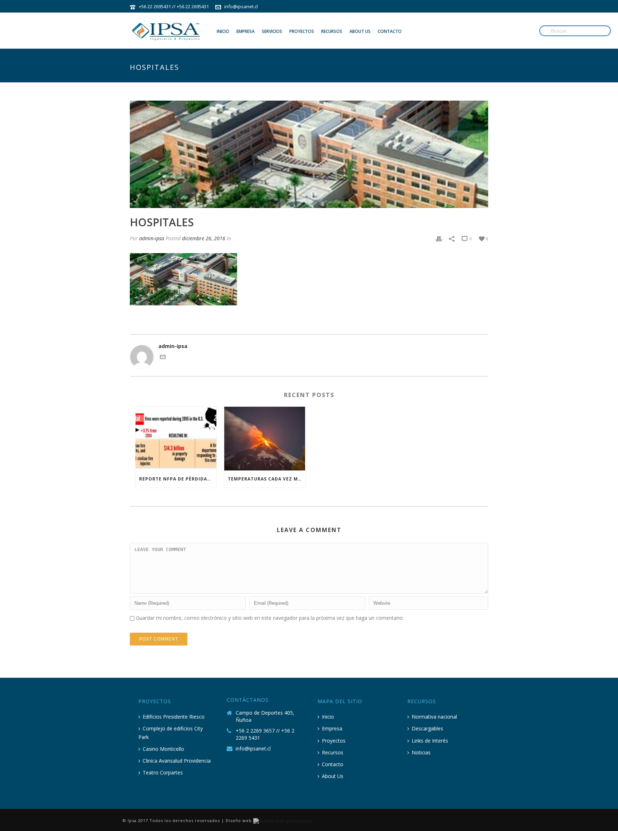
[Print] (439, 238)
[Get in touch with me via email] (163, 357)
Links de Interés (430, 740)
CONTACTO (390, 31)
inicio (223, 31)
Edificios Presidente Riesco (174, 716)
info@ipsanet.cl (241, 6)
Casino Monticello (163, 748)
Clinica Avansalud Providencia (177, 760)
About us (360, 31)
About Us (332, 776)
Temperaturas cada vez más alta (266, 479)
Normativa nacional (434, 716)
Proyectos (301, 31)
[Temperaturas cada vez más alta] (264, 438)
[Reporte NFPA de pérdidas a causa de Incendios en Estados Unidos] (176, 438)
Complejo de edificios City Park (170, 732)
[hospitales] (309, 154)
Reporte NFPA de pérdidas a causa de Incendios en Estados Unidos (177, 479)
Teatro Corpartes (163, 772)
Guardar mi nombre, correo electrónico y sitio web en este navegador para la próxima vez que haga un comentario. (270, 617)
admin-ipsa (151, 238)
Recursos (331, 31)
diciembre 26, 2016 (203, 238)
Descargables (427, 728)
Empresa (245, 31)
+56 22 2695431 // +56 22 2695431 (174, 6)
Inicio (328, 716)
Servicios (272, 31)
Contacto (332, 764)
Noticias (421, 752)
